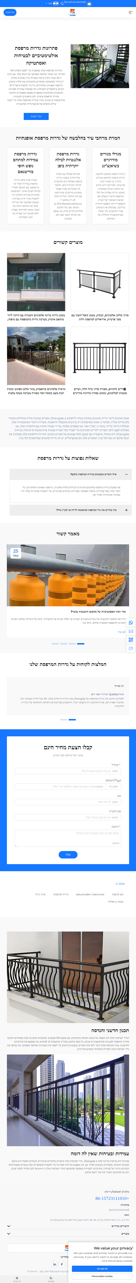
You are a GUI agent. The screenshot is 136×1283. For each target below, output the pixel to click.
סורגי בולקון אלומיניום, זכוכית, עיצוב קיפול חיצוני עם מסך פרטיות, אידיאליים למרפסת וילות (100, 317)
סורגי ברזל (40, 894)
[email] (131, 631)
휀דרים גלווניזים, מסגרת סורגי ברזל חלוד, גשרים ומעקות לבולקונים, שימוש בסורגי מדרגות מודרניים (100, 391)
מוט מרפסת (117, 894)
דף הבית (17, 1281)
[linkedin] (55, 1264)
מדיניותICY (32, 1271)
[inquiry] (131, 648)
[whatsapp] (131, 622)
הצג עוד (122, 632)
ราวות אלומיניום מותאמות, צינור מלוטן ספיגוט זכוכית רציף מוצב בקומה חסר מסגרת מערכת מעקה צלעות (36, 391)
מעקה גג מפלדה (115, 901)
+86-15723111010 (112, 1198)
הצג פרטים (100, 282)
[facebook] (62, 1264)
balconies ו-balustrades (90, 894)
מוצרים (51, 1281)
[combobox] (113, 786)
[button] (80, 644)
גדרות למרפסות (60, 894)
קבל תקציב (10, 12)
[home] (72, 12)
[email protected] (75, 2)
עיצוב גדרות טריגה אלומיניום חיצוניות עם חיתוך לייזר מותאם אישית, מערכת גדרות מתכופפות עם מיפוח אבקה (36, 317)
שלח (68, 854)
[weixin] (131, 639)
